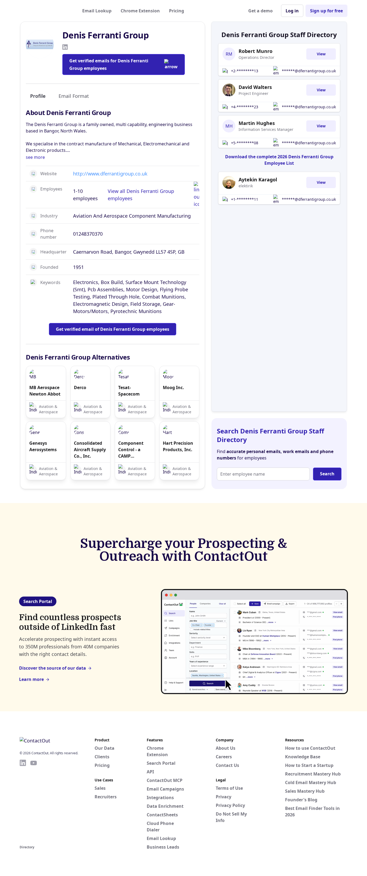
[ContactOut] (46, 11)
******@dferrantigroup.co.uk (309, 70)
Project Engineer (253, 93)
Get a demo (260, 11)
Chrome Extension (140, 11)
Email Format (74, 96)
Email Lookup (96, 11)
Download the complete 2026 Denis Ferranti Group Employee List (279, 160)
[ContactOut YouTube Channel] (33, 801)
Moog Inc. (173, 387)
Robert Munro (255, 51)
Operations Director (256, 57)
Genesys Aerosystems (43, 446)
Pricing (176, 11)
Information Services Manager (266, 129)
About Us (225, 748)
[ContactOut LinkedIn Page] (23, 801)
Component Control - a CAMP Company (130, 449)
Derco (80, 387)
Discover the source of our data (52, 668)
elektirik (246, 185)
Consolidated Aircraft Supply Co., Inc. (90, 449)
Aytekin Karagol (258, 179)
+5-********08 (244, 142)
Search (327, 474)
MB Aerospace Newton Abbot (44, 391)
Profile (38, 96)
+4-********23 (244, 106)
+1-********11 (244, 199)
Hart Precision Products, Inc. (178, 446)
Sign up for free (326, 11)
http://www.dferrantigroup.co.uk (110, 173)
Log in (292, 11)
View (321, 53)
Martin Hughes (257, 123)
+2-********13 (244, 70)
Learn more (31, 679)
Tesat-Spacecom (129, 391)
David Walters (255, 87)
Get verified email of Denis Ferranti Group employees (112, 329)
